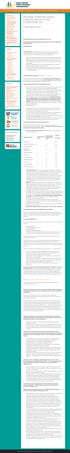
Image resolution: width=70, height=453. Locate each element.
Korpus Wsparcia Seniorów (11, 52)
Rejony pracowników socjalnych (18, 10)
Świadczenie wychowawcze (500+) (11, 99)
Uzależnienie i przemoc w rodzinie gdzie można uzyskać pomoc (12, 43)
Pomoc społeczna (9, 27)
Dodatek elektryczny (10, 94)
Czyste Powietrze (9, 34)
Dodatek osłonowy (10, 70)
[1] (35, 105)
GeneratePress (50, 451)
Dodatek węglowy (10, 93)
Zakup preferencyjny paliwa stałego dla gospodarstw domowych (12, 87)
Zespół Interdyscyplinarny (11, 40)
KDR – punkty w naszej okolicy (11, 19)
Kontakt (38, 10)
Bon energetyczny (10, 15)
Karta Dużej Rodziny (10, 17)
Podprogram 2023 (10, 77)
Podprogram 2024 (10, 78)
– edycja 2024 (9, 56)
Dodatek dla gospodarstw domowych (11, 91)
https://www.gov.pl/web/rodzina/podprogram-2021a (38, 279)
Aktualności (8, 10)
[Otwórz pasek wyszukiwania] (63, 10)
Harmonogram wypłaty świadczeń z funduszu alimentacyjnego (12, 23)
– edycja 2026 (9, 53)
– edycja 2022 (9, 67)
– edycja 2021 (9, 69)
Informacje (45, 10)
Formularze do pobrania (30, 10)
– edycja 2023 (9, 65)
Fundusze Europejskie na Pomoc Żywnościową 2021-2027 (11, 74)
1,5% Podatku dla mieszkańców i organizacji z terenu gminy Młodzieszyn (11, 37)
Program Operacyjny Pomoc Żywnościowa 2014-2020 (12, 101)
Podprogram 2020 (10, 103)
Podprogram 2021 (10, 104)
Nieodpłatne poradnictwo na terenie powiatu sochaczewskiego (12, 32)
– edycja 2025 (9, 55)
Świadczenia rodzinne (10, 26)
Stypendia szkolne (10, 29)
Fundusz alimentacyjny (10, 21)
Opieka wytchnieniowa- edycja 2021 (12, 107)
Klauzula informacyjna (53, 10)
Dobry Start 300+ (9, 96)
